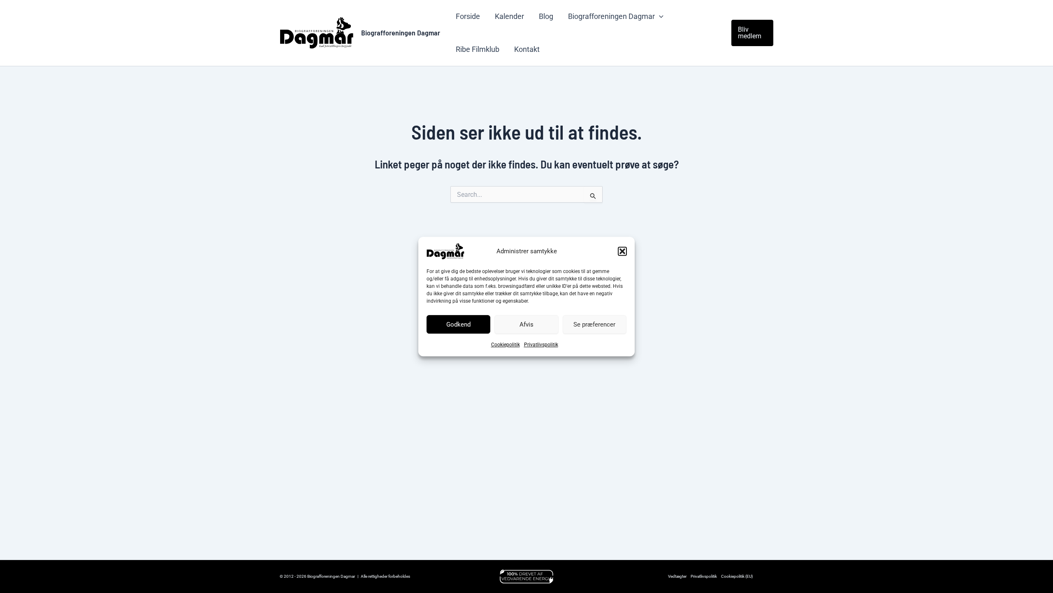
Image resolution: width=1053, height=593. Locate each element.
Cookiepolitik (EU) (737, 576)
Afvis (526, 324)
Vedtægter (677, 576)
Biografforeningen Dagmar (400, 32)
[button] (622, 251)
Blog (546, 16)
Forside (468, 16)
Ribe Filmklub (477, 49)
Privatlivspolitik (541, 345)
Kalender (509, 16)
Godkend (458, 324)
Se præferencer (594, 324)
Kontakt (527, 49)
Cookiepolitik (505, 345)
